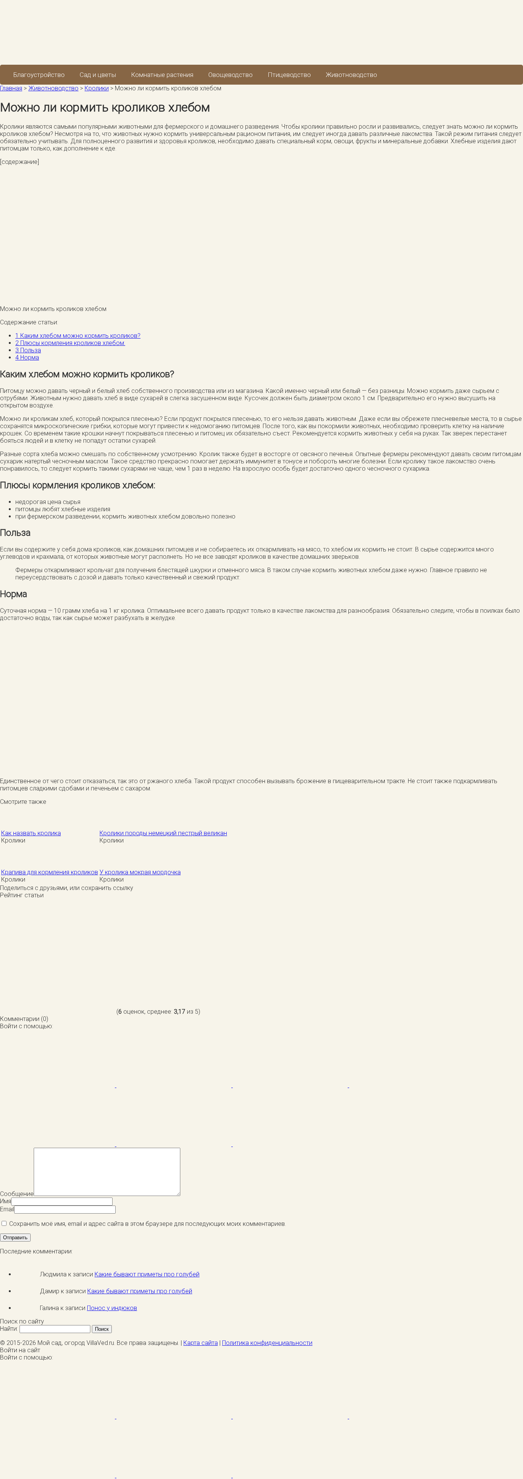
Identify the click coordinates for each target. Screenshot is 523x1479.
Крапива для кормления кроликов (49, 872)
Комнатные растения (162, 75)
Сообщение (17, 1194)
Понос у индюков (112, 1308)
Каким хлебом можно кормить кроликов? (78, 335)
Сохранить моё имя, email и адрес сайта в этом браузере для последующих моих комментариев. (147, 1223)
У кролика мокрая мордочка (140, 872)
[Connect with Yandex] (174, 1144)
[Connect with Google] (174, 1085)
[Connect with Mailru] (58, 1144)
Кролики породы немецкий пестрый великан (163, 833)
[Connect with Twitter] (291, 1085)
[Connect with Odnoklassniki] (290, 1144)
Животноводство (351, 75)
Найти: (9, 1328)
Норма (27, 357)
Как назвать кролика (31, 833)
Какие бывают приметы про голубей (147, 1274)
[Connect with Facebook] (58, 1085)
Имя (5, 1201)
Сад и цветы (98, 75)
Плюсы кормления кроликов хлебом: (70, 343)
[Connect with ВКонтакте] (406, 1085)
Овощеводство (230, 75)
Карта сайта (200, 1342)
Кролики (97, 88)
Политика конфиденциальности (267, 1342)
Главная (11, 88)
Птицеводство (289, 75)
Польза (28, 350)
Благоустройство (39, 75)
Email (7, 1209)
